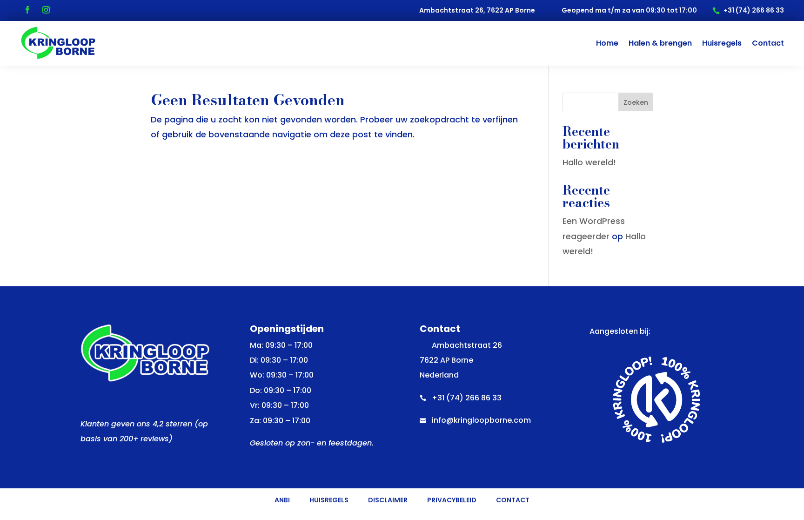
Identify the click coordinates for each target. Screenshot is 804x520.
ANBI (282, 501)
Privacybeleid (451, 501)
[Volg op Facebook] (27, 9)
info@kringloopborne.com (481, 420)
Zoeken (635, 102)
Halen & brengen (660, 43)
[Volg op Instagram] (46, 9)
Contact (768, 43)
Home (607, 43)
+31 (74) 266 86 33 (467, 397)
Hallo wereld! (589, 162)
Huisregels (722, 43)
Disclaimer (388, 501)
